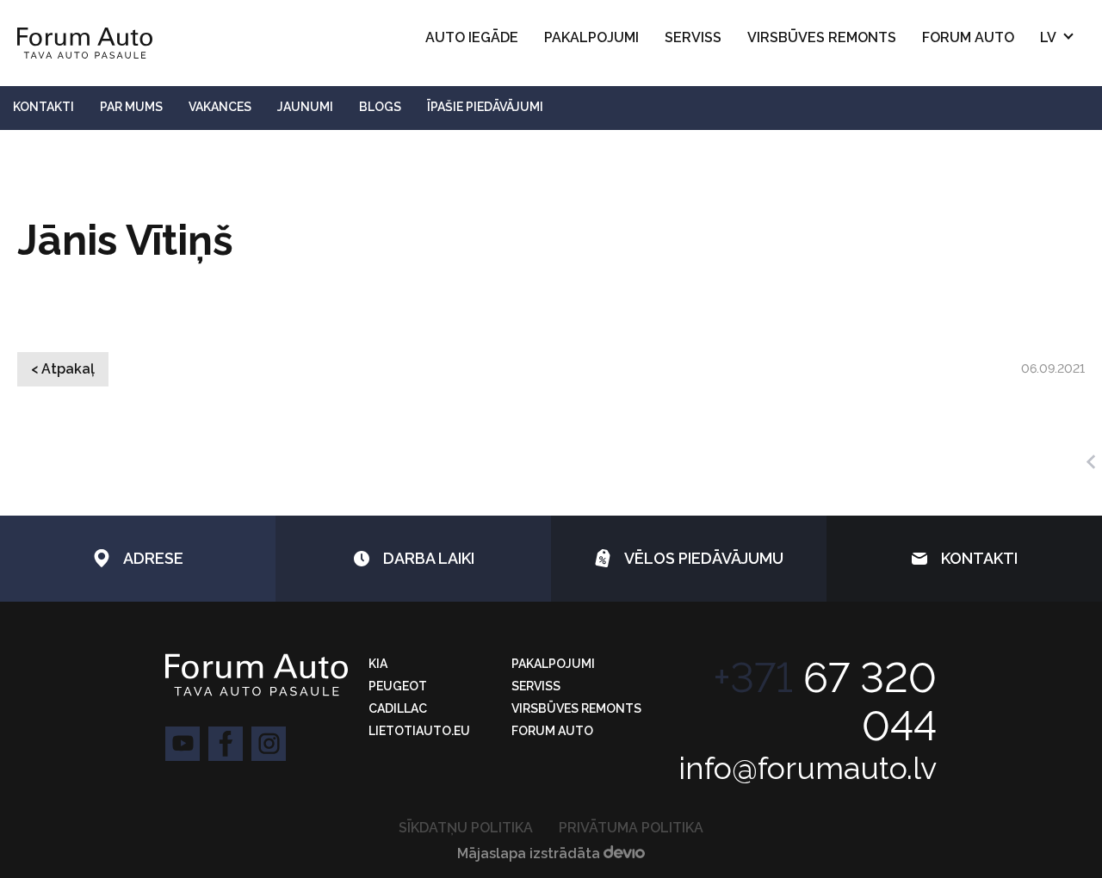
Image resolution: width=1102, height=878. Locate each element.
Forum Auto (968, 37)
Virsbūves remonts (821, 37)
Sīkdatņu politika (466, 827)
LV (1048, 37)
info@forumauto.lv (807, 768)
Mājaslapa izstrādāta (530, 853)
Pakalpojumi (591, 37)
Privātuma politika (631, 827)
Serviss (693, 37)
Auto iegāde (471, 37)
